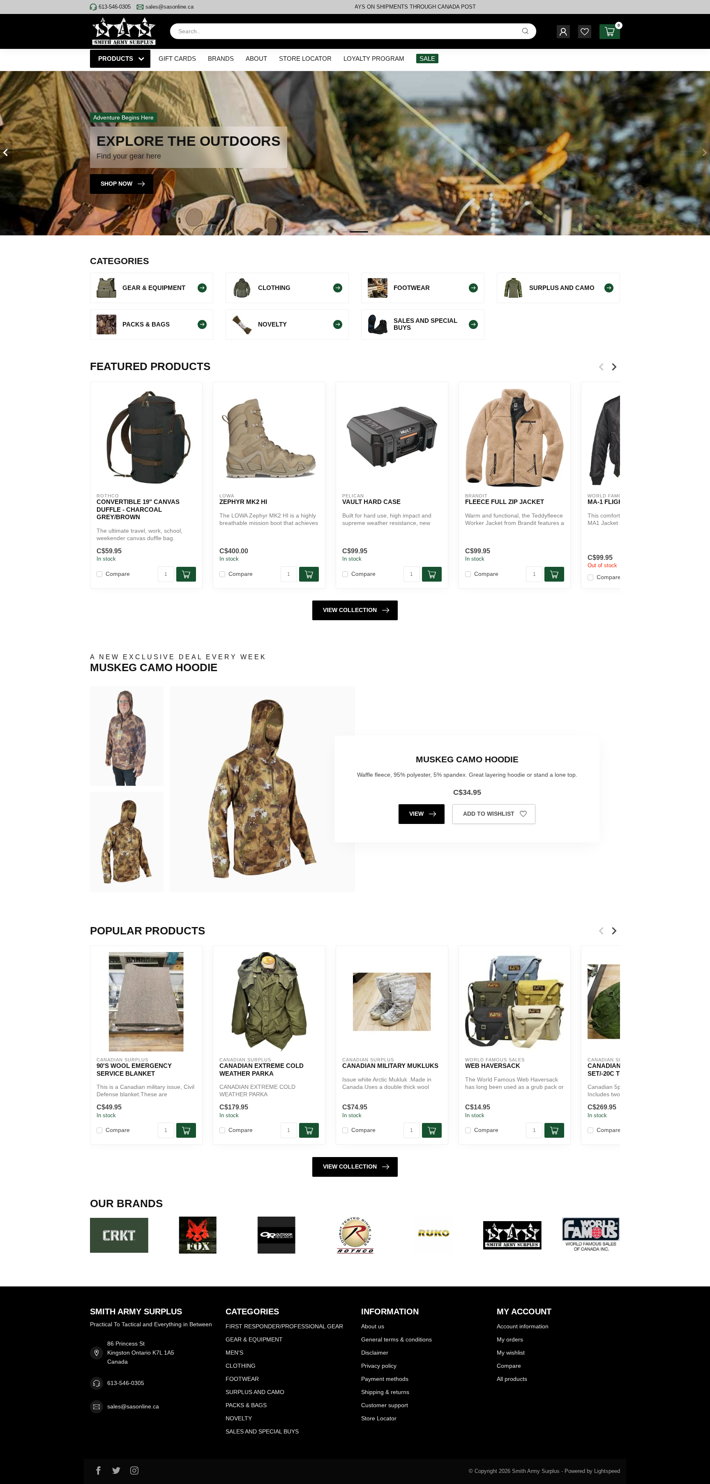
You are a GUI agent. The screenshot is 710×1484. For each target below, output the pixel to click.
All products (512, 1379)
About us (372, 1326)
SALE (427, 58)
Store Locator (305, 58)
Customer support (384, 1405)
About (256, 58)
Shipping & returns (385, 1392)
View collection (350, 610)
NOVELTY (239, 1418)
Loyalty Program (373, 58)
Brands (221, 58)
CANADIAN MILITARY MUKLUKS (390, 1065)
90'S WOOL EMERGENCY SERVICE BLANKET (134, 1069)
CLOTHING (241, 1365)
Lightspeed (607, 1471)
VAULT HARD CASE (371, 501)
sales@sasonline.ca (169, 7)
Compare (118, 574)
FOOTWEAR (242, 1379)
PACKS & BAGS (246, 1405)
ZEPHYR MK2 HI (243, 501)
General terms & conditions (396, 1339)
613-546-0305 (115, 7)
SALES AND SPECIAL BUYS (262, 1431)
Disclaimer (374, 1352)
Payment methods (384, 1379)
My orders (510, 1339)
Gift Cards (177, 58)
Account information (523, 1326)
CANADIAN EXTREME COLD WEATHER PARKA (261, 1069)
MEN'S (234, 1352)
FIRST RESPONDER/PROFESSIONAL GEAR (284, 1326)
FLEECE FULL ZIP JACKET (504, 501)
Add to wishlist (488, 813)
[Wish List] (584, 31)
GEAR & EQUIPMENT (254, 1339)
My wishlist (511, 1352)
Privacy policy (378, 1365)
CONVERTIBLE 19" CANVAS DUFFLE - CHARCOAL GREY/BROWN (138, 509)
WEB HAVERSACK (492, 1065)
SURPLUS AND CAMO (255, 1392)
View (416, 813)
